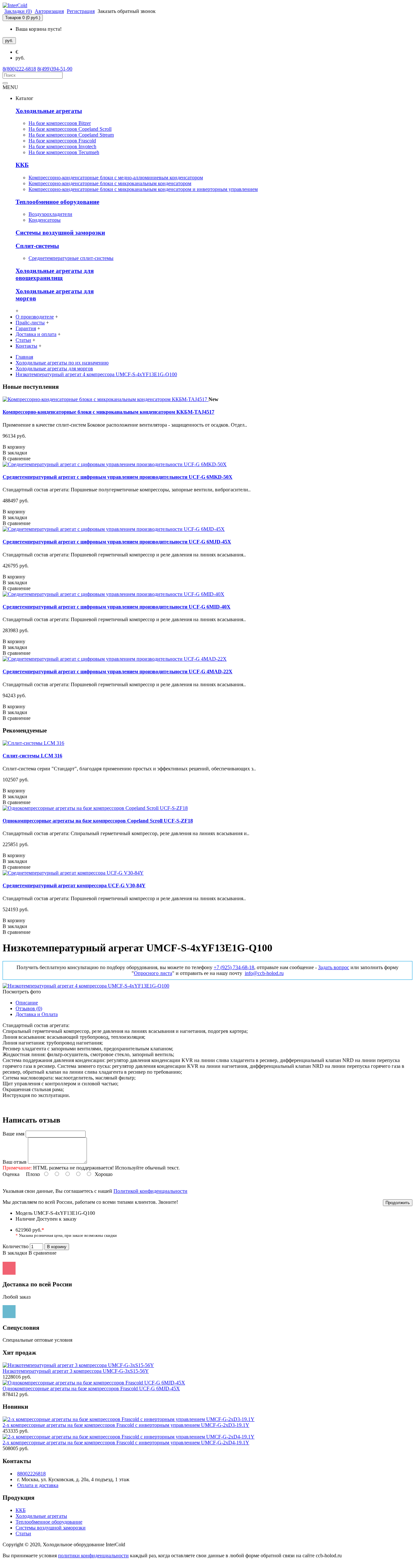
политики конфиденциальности (93, 1555)
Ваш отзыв (15, 1162)
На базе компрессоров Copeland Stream (71, 135)
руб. (20, 58)
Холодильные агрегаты (49, 110)
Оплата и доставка (37, 1485)
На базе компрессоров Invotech (62, 146)
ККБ (22, 165)
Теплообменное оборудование (57, 201)
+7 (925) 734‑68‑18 (234, 967)
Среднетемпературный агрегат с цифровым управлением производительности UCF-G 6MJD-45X (117, 541)
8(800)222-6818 (19, 69)
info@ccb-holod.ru (264, 973)
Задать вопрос (333, 967)
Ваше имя (13, 1133)
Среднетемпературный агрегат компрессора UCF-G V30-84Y (74, 885)
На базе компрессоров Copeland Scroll (70, 129)
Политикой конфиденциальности (150, 1191)
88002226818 (31, 1473)
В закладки (15, 1253)
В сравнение (42, 1253)
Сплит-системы (37, 245)
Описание (27, 1002)
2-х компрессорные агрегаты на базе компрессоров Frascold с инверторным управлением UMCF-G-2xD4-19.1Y (126, 1442)
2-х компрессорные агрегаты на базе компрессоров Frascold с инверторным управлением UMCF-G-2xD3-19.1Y (126, 1425)
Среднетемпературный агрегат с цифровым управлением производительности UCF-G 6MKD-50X (117, 477)
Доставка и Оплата (37, 1014)
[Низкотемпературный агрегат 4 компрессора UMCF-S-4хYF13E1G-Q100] (86, 986)
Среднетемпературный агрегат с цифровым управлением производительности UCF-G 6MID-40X (117, 607)
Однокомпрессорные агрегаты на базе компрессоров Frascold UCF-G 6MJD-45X (91, 1388)
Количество (16, 1246)
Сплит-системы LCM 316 (32, 755)
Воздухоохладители (50, 214)
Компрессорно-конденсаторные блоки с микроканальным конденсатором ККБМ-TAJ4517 (108, 412)
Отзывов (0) (29, 1008)
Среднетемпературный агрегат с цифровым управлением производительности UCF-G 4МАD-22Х (117, 671)
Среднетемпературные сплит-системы (71, 258)
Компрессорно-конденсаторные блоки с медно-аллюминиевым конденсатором (116, 177)
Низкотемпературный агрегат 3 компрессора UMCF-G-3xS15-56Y (76, 1371)
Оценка (11, 1174)
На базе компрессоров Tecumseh (64, 152)
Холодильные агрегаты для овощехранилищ (55, 274)
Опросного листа (153, 973)
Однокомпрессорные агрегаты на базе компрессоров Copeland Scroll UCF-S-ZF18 (98, 820)
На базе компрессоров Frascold (62, 140)
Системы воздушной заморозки (60, 232)
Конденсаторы (45, 220)
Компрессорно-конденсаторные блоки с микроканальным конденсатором (110, 183)
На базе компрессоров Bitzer (60, 123)
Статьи (23, 1533)
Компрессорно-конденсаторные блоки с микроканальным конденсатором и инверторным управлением (143, 189)
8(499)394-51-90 (54, 69)
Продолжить (397, 1202)
